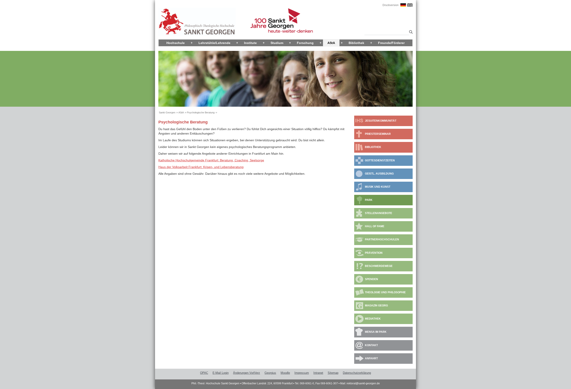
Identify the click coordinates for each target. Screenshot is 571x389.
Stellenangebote (378, 213)
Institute (250, 43)
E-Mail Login (221, 372)
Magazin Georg (376, 305)
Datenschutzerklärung (357, 372)
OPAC (204, 372)
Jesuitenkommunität (380, 120)
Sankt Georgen (167, 112)
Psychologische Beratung (201, 112)
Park (368, 200)
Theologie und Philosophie (385, 292)
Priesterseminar (378, 133)
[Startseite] (197, 21)
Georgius (270, 372)
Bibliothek (356, 43)
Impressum (301, 372)
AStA (331, 43)
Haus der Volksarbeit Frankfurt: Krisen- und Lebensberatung (201, 167)
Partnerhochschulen (382, 239)
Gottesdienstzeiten (380, 160)
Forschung (305, 43)
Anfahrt (371, 358)
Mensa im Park (376, 331)
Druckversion (391, 5)
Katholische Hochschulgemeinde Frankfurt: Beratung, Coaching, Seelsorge (211, 160)
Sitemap (333, 372)
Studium (277, 43)
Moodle (285, 372)
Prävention (374, 252)
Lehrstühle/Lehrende (214, 43)
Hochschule (175, 43)
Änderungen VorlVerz (246, 372)
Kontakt (371, 345)
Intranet (318, 372)
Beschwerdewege (379, 266)
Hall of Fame (374, 226)
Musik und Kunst (377, 186)
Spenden (371, 279)
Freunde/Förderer (391, 43)
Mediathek (373, 318)
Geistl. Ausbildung (379, 173)
